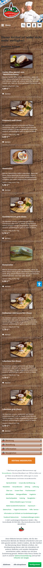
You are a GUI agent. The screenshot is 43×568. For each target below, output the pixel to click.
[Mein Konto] (34, 25)
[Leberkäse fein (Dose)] (21, 349)
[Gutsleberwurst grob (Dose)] (21, 205)
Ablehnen (6, 564)
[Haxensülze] (21, 157)
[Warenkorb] (39, 25)
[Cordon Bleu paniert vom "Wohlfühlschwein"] (21, 60)
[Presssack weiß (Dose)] (21, 109)
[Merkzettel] (28, 25)
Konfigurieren (35, 564)
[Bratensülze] (21, 253)
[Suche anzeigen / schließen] (23, 25)
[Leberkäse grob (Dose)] (21, 397)
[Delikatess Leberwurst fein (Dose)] (21, 301)
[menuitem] (6, 25)
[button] (39, 284)
